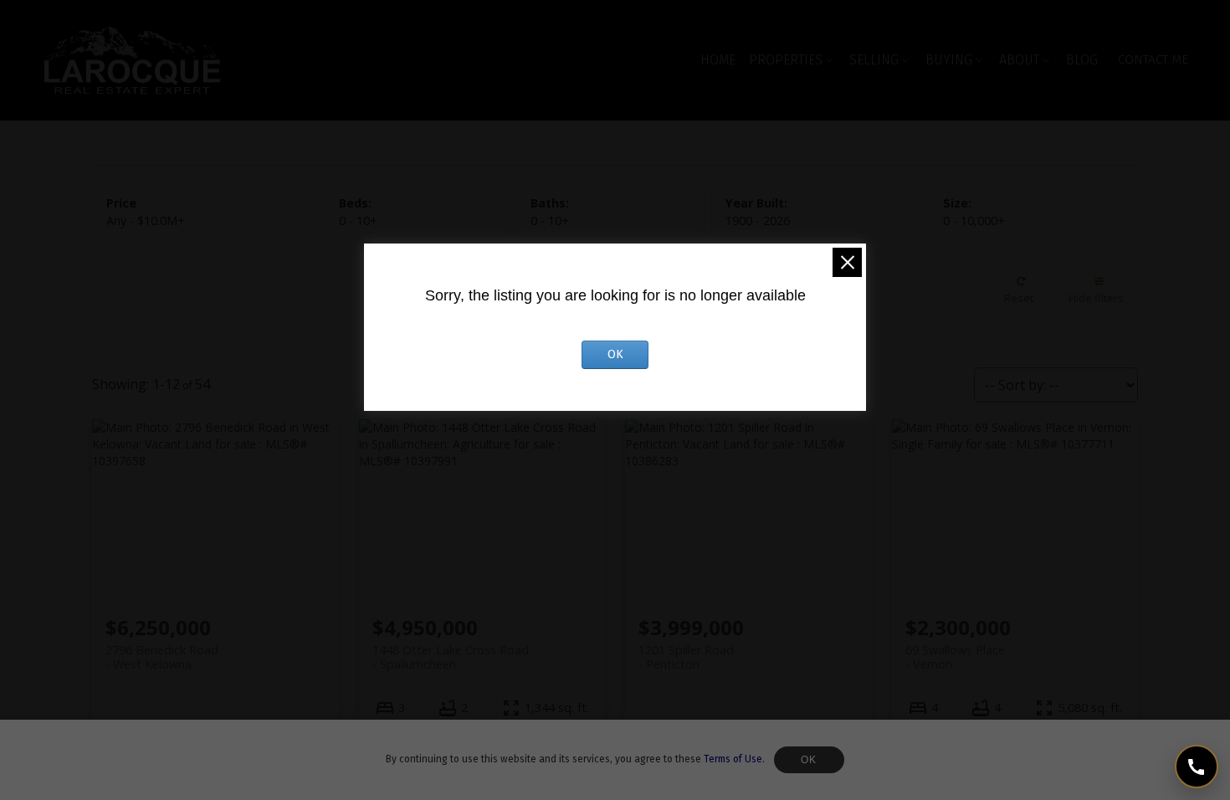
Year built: (757, 220)
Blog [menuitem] (1082, 60)
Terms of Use (733, 759)
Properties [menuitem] (786, 60)
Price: (145, 220)
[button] (1153, 60)
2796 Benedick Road (161, 657)
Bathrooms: (549, 220)
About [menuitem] (1019, 60)
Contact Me (1153, 59)
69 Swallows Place (955, 657)
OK (809, 760)
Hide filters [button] (1096, 297)
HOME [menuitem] (717, 60)
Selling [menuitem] (874, 60)
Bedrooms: (358, 220)
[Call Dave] (1196, 766)
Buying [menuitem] (948, 60)
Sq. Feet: (974, 220)
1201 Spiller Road (686, 657)
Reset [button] (1018, 297)
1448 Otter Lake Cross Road (450, 657)
